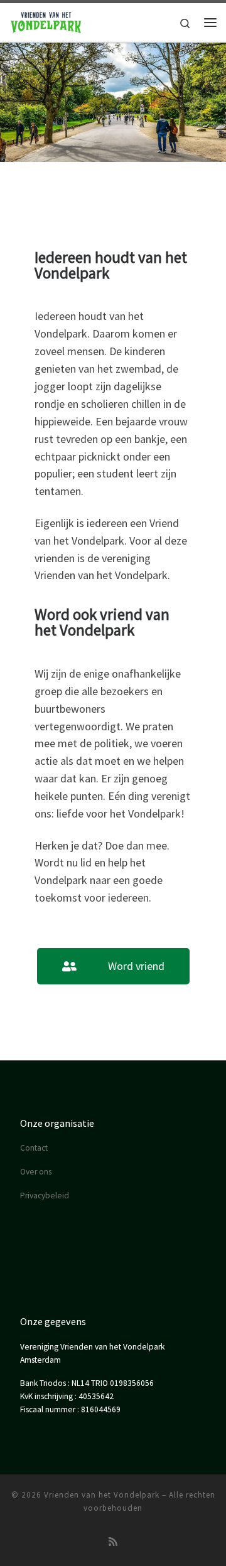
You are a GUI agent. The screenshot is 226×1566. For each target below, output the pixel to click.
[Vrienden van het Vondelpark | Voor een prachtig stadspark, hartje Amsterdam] (46, 20)
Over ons (35, 1171)
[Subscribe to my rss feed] (113, 1542)
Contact (34, 1148)
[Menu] (210, 22)
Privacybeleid (44, 1195)
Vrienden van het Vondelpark (101, 1494)
